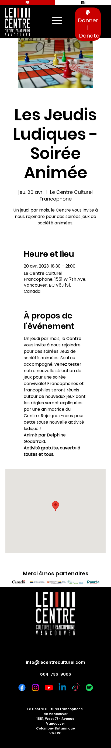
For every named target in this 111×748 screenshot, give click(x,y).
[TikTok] (76, 687)
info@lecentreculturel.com (55, 662)
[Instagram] (35, 687)
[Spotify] (89, 687)
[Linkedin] (62, 687)
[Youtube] (49, 687)
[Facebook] (22, 687)
